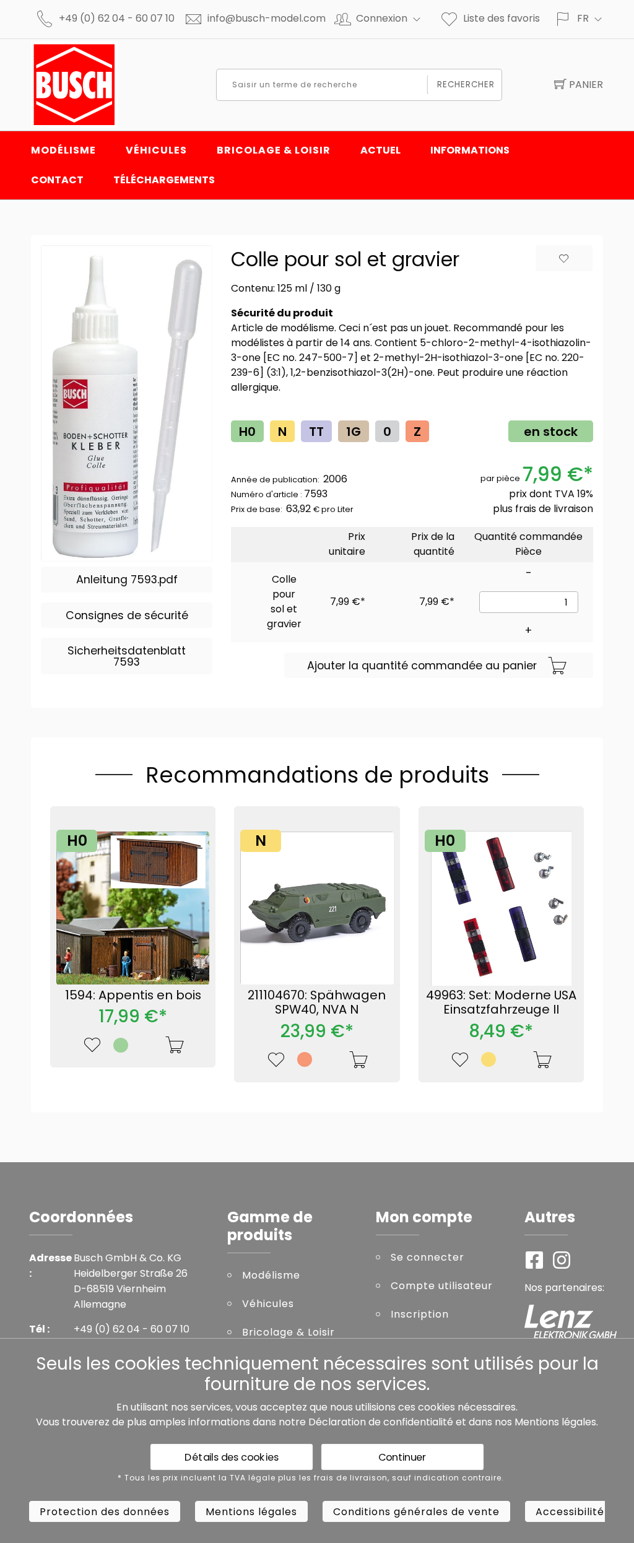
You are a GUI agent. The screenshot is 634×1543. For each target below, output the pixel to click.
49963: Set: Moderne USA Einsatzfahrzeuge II (501, 1002)
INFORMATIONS (470, 150)
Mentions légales (555, 1422)
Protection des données (105, 1512)
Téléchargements (164, 180)
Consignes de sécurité (127, 615)
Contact (57, 180)
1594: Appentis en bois (133, 995)
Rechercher (466, 84)
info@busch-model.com (266, 18)
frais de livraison (554, 509)
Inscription (420, 1314)
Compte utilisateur (442, 1286)
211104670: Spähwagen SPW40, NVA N (317, 1002)
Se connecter (427, 1257)
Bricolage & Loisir (274, 150)
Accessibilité (570, 1512)
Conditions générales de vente (416, 1512)
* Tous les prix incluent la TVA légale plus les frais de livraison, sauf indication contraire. (311, 1478)
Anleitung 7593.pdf (127, 579)
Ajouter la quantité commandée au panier (422, 665)
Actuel (380, 150)
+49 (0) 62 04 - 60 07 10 (117, 18)
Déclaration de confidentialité (380, 1422)
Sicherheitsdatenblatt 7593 (126, 656)
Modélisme (63, 150)
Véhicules (156, 150)
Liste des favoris (501, 18)
